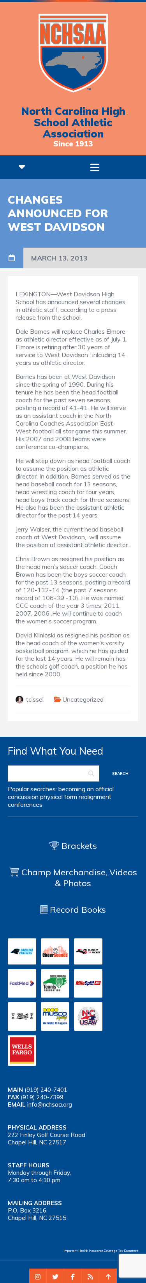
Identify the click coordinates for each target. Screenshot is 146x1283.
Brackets (78, 845)
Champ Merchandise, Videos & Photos (79, 878)
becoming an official (86, 789)
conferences (25, 804)
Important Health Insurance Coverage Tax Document (100, 1251)
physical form (58, 797)
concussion (23, 797)
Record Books (76, 909)
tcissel (35, 699)
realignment (95, 797)
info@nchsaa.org (49, 1104)
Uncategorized (83, 699)
